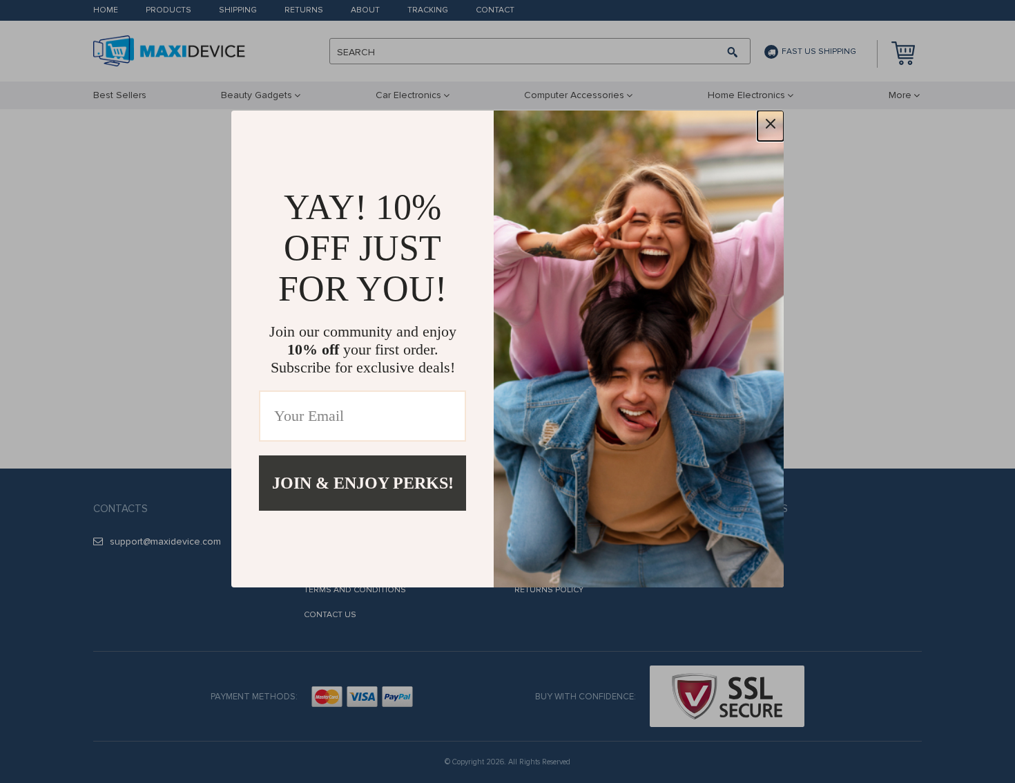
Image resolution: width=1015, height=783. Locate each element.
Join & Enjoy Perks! (363, 483)
